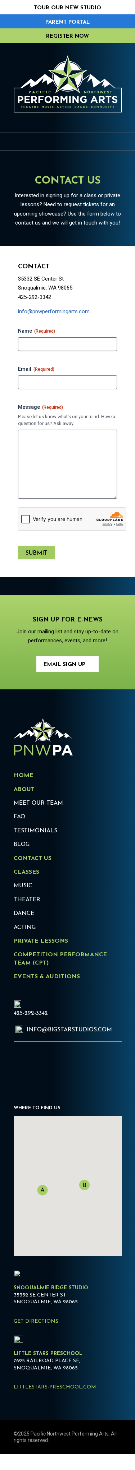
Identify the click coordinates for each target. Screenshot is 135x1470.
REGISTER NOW (67, 36)
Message (40, 407)
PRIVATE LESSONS (41, 941)
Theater (27, 900)
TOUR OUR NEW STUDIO (67, 8)
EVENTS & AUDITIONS (47, 977)
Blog (22, 844)
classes (26, 872)
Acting (25, 927)
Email (36, 369)
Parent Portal (67, 22)
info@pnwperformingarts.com (54, 311)
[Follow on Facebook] (42, 1069)
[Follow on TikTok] (62, 1069)
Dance (24, 913)
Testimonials (35, 831)
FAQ (20, 817)
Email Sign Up (64, 664)
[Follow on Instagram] (22, 1069)
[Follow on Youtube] (82, 1069)
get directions (36, 1321)
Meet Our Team (38, 803)
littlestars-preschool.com (55, 1387)
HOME (23, 775)
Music (23, 886)
